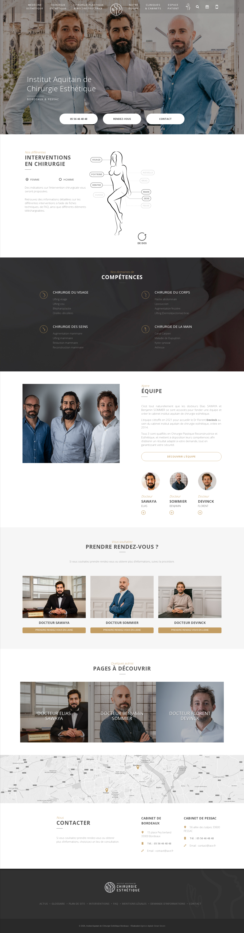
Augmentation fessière (167, 308)
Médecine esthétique (35, 6)
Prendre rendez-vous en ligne (54, 630)
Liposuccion (161, 304)
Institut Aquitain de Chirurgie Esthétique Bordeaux (122, 887)
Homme (68, 179)
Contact (195, 903)
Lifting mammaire (63, 338)
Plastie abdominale (166, 299)
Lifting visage (60, 299)
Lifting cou (58, 304)
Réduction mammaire (65, 342)
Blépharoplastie (62, 308)
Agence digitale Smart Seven (152, 926)
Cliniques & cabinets (153, 6)
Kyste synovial (162, 342)
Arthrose (160, 347)
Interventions (99, 903)
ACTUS (43, 903)
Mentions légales (134, 903)
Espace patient (173, 6)
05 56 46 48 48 (162, 843)
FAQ (115, 903)
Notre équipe (134, 6)
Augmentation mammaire (67, 333)
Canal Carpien (163, 333)
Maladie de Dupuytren (167, 338)
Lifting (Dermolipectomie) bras (172, 313)
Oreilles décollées (63, 313)
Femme (34, 179)
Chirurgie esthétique (58, 6)
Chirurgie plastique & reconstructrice (88, 6)
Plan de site (77, 903)
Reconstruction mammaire (68, 347)
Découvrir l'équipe (181, 456)
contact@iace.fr (164, 850)
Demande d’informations (167, 903)
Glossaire (58, 903)
